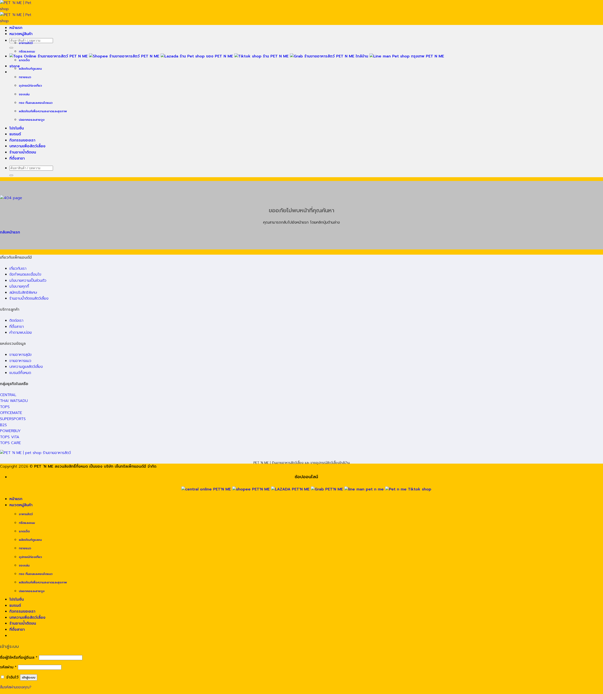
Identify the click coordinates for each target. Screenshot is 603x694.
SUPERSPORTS (13, 419)
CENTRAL (8, 395)
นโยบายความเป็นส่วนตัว (27, 280)
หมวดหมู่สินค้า (21, 34)
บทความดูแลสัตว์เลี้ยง (26, 366)
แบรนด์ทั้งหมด (20, 373)
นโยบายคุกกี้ (19, 286)
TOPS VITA (9, 437)
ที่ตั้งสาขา (17, 158)
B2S (3, 425)
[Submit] (11, 47)
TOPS (5, 407)
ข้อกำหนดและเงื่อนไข (25, 274)
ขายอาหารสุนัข (20, 354)
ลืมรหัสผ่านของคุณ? (15, 687)
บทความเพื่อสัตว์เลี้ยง (27, 146)
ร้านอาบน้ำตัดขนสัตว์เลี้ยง (29, 298)
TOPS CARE (10, 443)
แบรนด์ (15, 134)
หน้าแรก (15, 28)
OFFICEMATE (11, 413)
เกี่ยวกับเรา (17, 268)
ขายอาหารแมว (20, 361)
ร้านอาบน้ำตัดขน (22, 152)
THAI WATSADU (14, 401)
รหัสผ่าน (8, 667)
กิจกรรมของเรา (22, 140)
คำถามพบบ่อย (20, 332)
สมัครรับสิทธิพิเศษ (23, 292)
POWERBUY (10, 431)
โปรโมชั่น (16, 128)
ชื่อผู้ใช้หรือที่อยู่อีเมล (18, 657)
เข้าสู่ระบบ (28, 677)
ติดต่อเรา (16, 320)
